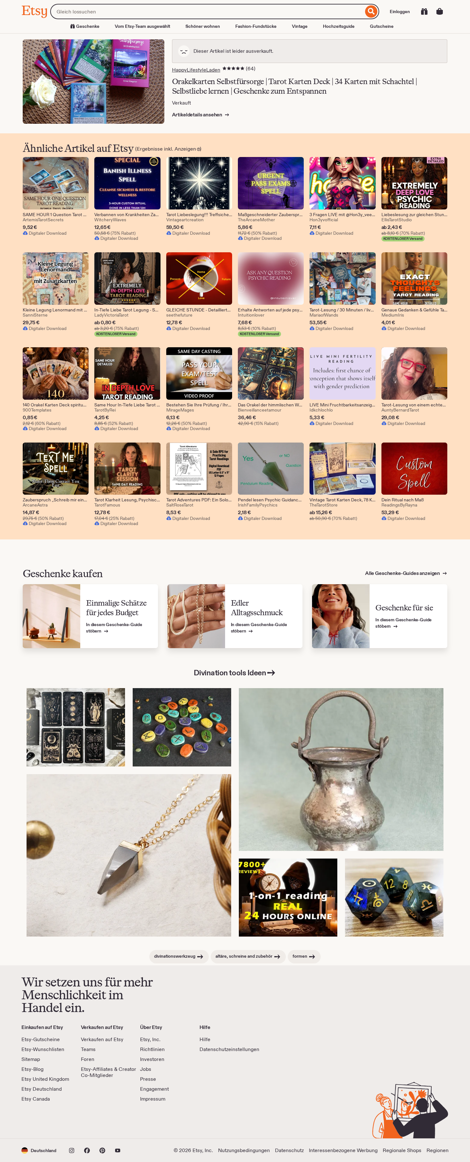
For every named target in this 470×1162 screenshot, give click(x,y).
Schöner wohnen (202, 26)
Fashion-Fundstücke (256, 26)
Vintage (300, 26)
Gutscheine (382, 26)
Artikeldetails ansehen (197, 115)
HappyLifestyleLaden (196, 70)
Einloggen (400, 11)
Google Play (91, 1120)
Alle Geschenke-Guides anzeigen (403, 573)
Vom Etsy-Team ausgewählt (142, 26)
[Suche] (371, 11)
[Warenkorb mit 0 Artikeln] (439, 11)
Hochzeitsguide (339, 26)
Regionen (438, 1150)
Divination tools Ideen (230, 672)
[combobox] (207, 11)
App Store (43, 1120)
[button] (39, 1150)
